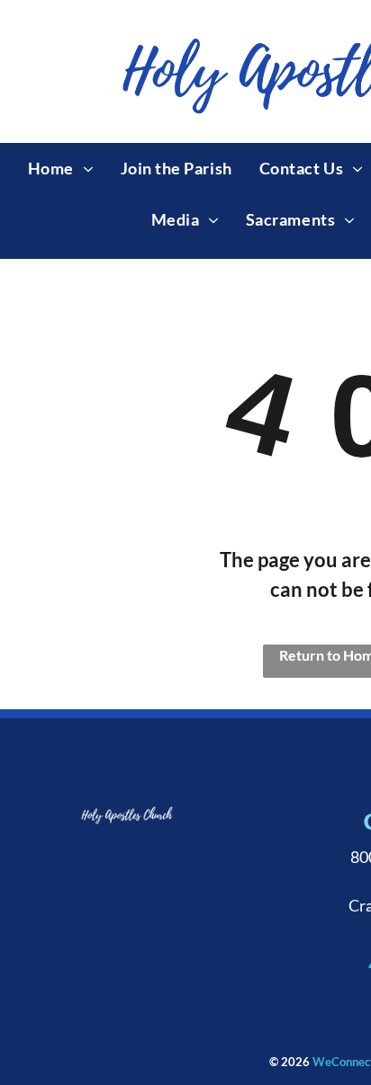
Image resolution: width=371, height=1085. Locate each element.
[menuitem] (60, 168)
